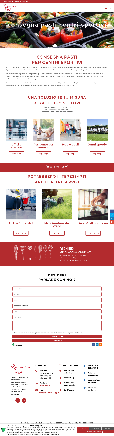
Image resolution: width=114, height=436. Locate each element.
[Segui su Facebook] (17, 400)
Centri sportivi (98, 144)
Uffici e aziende (16, 146)
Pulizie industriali (21, 223)
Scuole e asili (70, 144)
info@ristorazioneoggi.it (49, 393)
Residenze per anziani (43, 146)
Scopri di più (16, 154)
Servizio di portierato (93, 223)
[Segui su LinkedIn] (24, 400)
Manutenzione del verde (57, 225)
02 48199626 (45, 385)
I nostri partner (55, 167)
